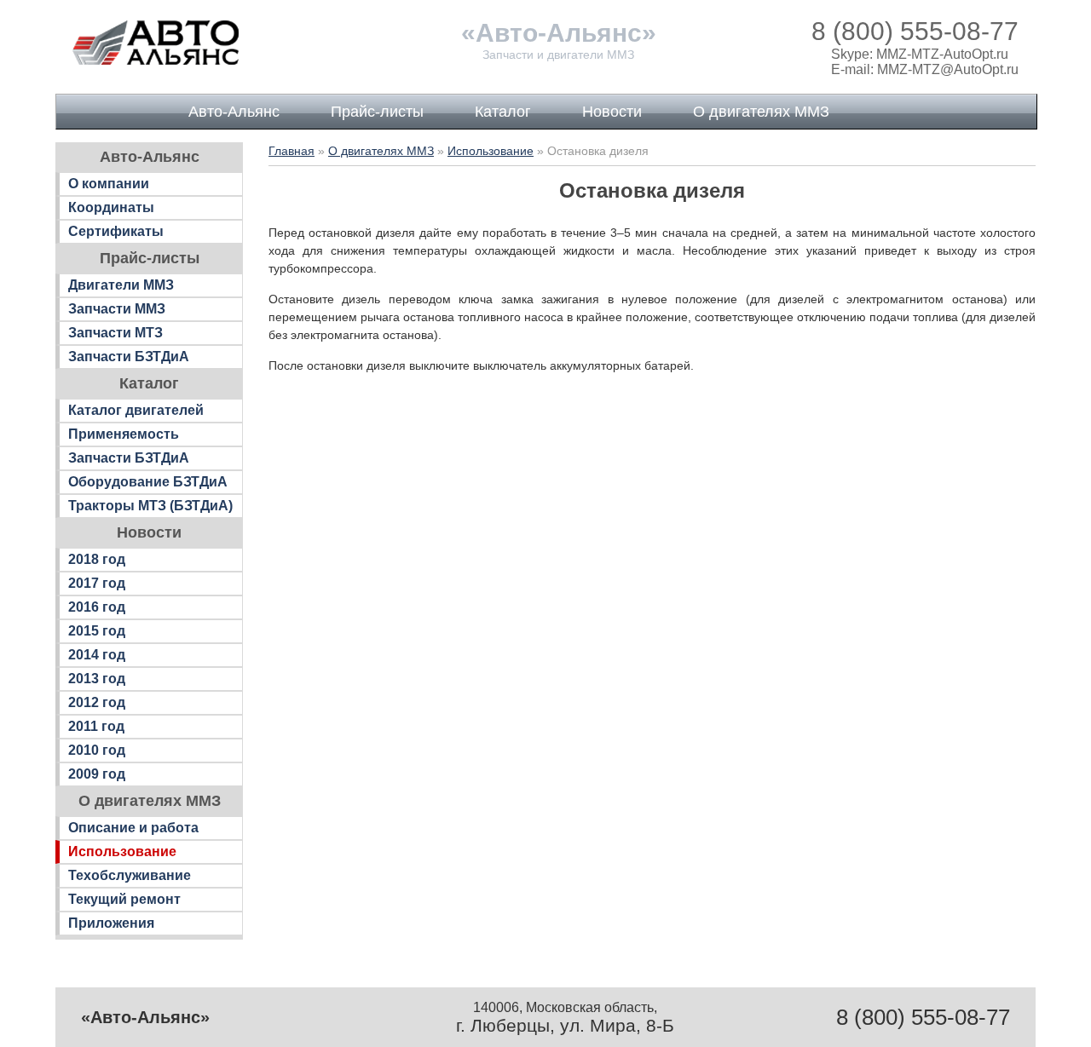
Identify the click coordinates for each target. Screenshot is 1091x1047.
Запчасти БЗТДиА (128, 356)
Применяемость (123, 434)
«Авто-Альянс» (558, 33)
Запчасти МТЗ (115, 332)
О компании (108, 183)
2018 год (96, 559)
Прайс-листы (377, 111)
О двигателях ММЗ (761, 111)
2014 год (96, 654)
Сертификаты (116, 231)
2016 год (96, 607)
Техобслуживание (129, 875)
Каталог (503, 111)
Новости (612, 111)
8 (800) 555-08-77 (915, 31)
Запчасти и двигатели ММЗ (558, 54)
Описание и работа (133, 827)
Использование (122, 851)
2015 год (96, 631)
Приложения (111, 923)
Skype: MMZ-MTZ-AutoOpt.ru (919, 54)
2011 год (96, 726)
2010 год (96, 750)
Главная (291, 151)
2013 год (96, 678)
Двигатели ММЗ (121, 285)
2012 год (96, 702)
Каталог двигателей (136, 410)
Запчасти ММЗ (116, 309)
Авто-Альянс (234, 111)
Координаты (111, 207)
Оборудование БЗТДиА (148, 482)
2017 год (96, 583)
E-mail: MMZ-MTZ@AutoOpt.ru (925, 69)
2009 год (96, 774)
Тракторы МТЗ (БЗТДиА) (150, 505)
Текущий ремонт (124, 899)
